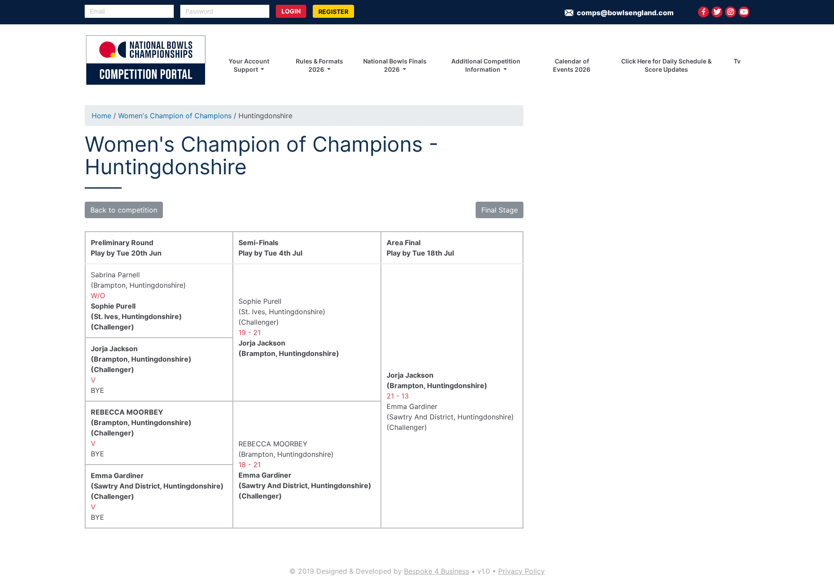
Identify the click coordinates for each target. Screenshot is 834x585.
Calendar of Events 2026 (571, 65)
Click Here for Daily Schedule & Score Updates (666, 65)
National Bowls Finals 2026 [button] (395, 65)
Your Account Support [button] (248, 65)
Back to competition (123, 210)
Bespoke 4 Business (436, 571)
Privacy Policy (521, 571)
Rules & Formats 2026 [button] (319, 65)
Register (333, 11)
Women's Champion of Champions (175, 115)
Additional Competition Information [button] (485, 65)
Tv (737, 61)
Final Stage (499, 210)
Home (101, 115)
